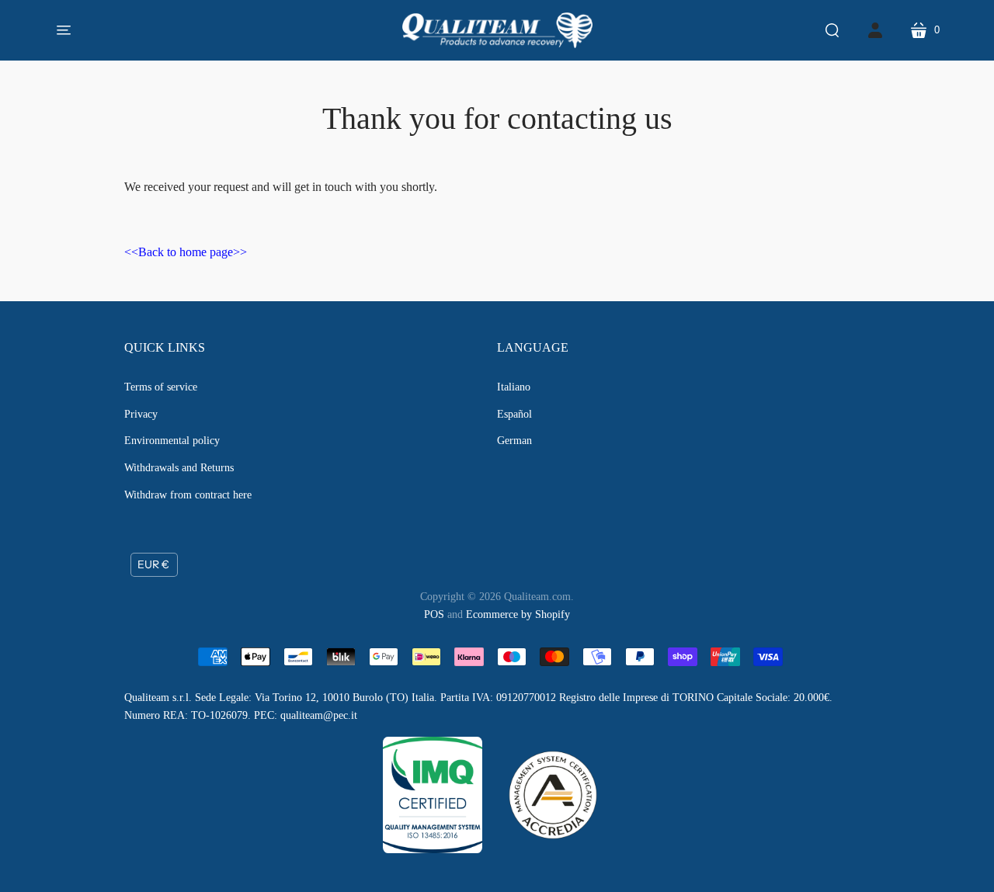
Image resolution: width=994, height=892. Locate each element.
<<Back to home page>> (185, 252)
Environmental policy (172, 440)
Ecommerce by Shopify (518, 614)
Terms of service (160, 387)
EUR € (153, 564)
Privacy (141, 414)
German (514, 440)
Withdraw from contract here (188, 495)
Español (514, 414)
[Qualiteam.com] (497, 30)
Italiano (513, 387)
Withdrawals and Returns (179, 468)
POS (434, 614)
